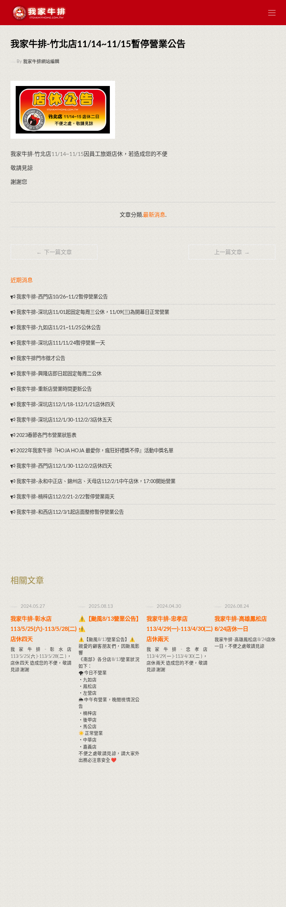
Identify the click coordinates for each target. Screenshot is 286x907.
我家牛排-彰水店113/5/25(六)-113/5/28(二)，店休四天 (46, 628)
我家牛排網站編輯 (41, 61)
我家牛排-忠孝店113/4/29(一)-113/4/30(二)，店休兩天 (182, 628)
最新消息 (154, 214)
